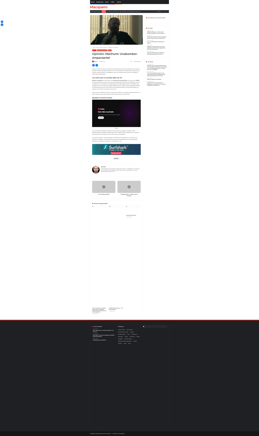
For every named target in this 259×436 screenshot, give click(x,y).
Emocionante (120, 336)
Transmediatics (121, 433)
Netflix (112, 2)
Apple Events (100, 2)
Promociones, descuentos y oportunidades (116, 11)
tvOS (107, 2)
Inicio (93, 2)
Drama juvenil (134, 334)
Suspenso (120, 343)
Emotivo (126, 336)
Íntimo (129, 343)
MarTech (119, 2)
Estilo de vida (132, 336)
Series (109, 50)
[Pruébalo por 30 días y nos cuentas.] (116, 149)
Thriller (117, 158)
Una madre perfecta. (131, 215)
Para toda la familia (128, 338)
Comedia (132, 331)
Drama (128, 334)
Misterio (138, 336)
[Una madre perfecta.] (133, 210)
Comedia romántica (121, 334)
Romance (135, 341)
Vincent (96, 61)
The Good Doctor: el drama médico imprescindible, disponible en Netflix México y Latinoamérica (99, 310)
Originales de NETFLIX (102, 50)
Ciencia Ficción (130, 329)
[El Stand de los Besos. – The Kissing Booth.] (116, 256)
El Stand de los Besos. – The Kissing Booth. (116, 309)
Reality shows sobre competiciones (124, 341)
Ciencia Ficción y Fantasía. (123, 331)
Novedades (120, 338)
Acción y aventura (121, 329)
